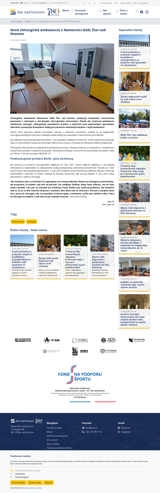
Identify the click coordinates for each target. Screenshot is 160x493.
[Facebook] (142, 12)
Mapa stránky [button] (126, 3)
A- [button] (85, 3)
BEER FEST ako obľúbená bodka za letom (133, 136)
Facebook (125, 427)
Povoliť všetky (18, 482)
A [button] (89, 3)
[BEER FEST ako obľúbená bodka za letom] (134, 126)
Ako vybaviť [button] (107, 12)
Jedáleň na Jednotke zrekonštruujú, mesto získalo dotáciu (132, 285)
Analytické (20, 473)
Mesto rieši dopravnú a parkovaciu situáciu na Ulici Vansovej (100, 262)
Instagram (126, 431)
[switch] (12, 474)
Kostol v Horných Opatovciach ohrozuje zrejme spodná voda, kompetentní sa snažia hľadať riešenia (133, 319)
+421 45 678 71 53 (93, 431)
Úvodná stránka (16, 21)
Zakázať (48, 482)
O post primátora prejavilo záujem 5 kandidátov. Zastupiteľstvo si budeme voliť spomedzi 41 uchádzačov (22, 259)
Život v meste (53, 444)
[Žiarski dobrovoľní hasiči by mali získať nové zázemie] (134, 89)
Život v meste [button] (124, 12)
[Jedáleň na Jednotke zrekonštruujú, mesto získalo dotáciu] (134, 274)
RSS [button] (116, 3)
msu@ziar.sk (91, 427)
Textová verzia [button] (106, 3)
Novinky (27, 21)
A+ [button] (95, 3)
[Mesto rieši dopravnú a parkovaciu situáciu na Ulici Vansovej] (134, 200)
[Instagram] (147, 12)
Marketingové (21, 477)
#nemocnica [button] (18, 221)
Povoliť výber (35, 482)
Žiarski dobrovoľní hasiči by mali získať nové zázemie (48, 262)
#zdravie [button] (32, 221)
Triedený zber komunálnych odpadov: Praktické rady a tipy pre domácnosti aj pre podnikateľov (75, 259)
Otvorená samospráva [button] (81, 12)
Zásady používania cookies (32, 488)
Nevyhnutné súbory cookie (28, 470)
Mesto (50, 431)
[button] (72, 11)
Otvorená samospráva (57, 435)
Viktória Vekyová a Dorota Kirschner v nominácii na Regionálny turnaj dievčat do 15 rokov (133, 245)
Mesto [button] (65, 10)
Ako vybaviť (52, 440)
